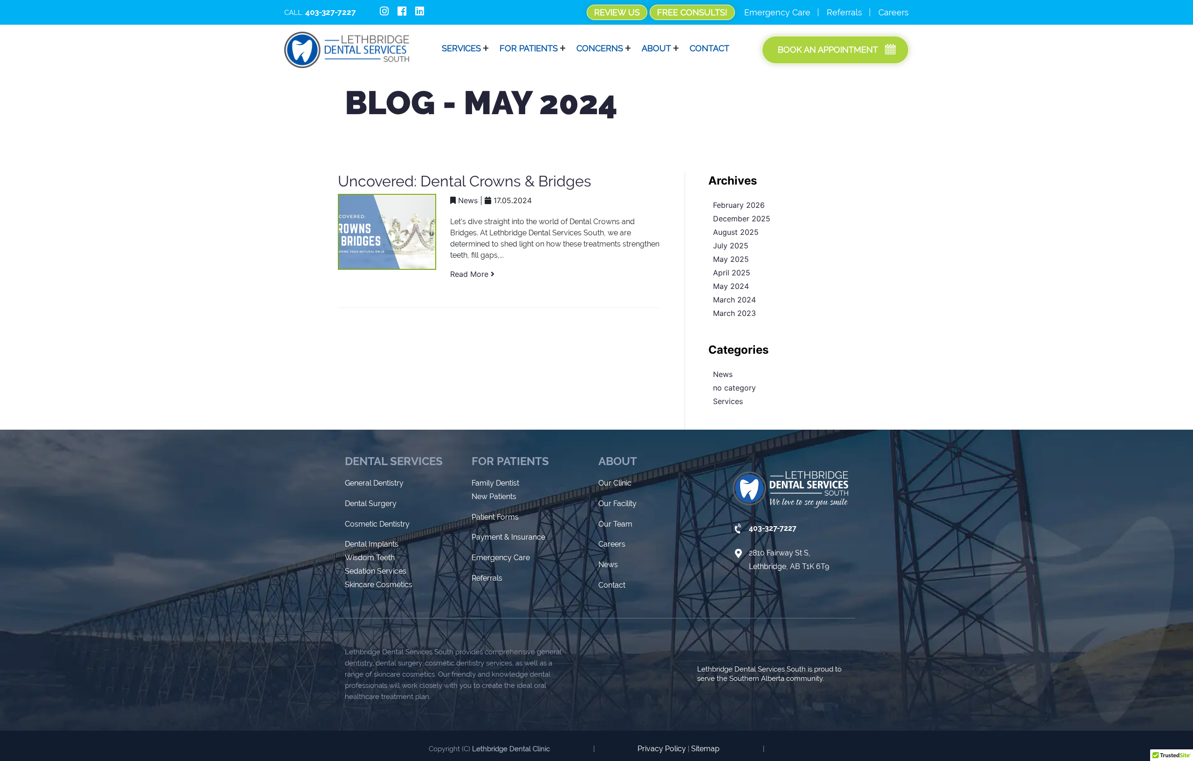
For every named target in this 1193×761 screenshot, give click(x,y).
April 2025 (731, 272)
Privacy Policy (662, 748)
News (468, 200)
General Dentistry (374, 483)
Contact (709, 48)
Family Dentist (495, 483)
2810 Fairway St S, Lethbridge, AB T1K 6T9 (789, 559)
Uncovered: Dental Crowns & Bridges (464, 181)
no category (734, 387)
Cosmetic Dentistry (377, 524)
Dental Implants (371, 544)
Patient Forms (495, 517)
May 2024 (731, 286)
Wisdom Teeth (370, 557)
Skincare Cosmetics (378, 584)
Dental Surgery (371, 503)
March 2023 (734, 313)
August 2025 (736, 232)
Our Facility (617, 503)
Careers (893, 12)
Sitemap (705, 748)
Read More (470, 274)
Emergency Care (777, 12)
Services (728, 401)
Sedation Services (375, 571)
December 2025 (741, 218)
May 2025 (731, 259)
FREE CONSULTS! (692, 12)
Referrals (844, 12)
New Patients (494, 496)
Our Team (615, 524)
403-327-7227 (772, 528)
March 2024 (734, 299)
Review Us (617, 12)
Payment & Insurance (508, 537)
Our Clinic (614, 483)
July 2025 (730, 245)
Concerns (599, 48)
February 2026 (739, 205)
